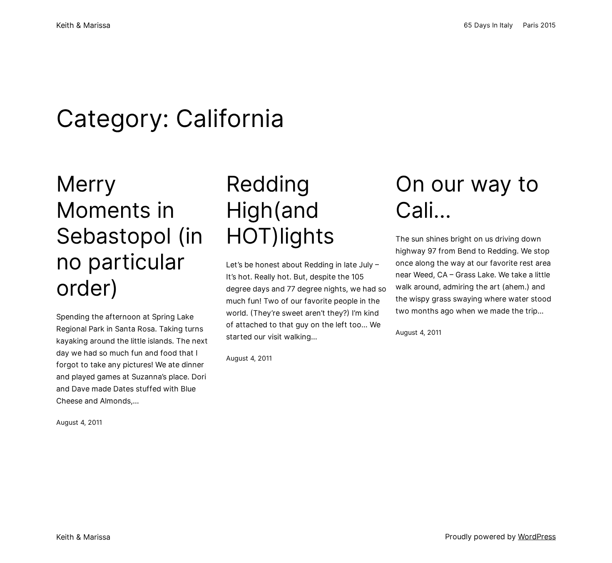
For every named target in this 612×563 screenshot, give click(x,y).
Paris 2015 (539, 25)
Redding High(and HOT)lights (280, 210)
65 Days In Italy (488, 25)
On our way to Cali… (467, 197)
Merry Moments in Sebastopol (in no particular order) (129, 236)
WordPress (537, 536)
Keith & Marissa (83, 25)
